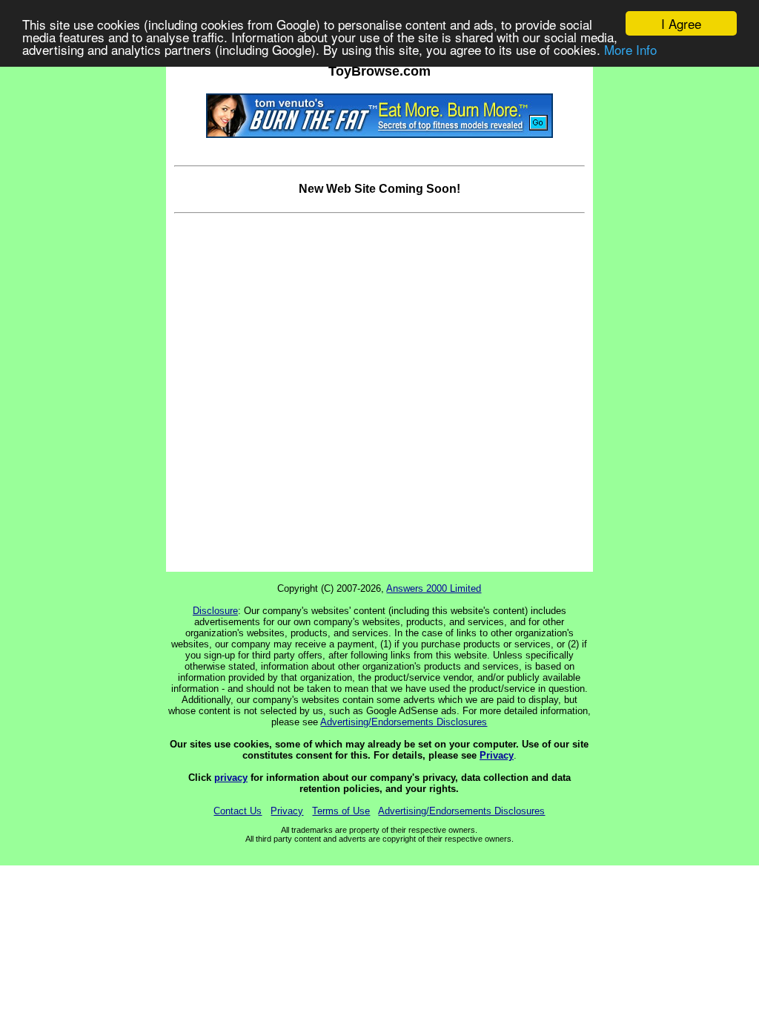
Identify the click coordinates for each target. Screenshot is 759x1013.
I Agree (681, 23)
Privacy (497, 755)
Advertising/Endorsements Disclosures (403, 721)
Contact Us (237, 810)
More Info (630, 49)
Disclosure (215, 610)
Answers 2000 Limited (433, 588)
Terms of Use (341, 810)
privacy (231, 777)
